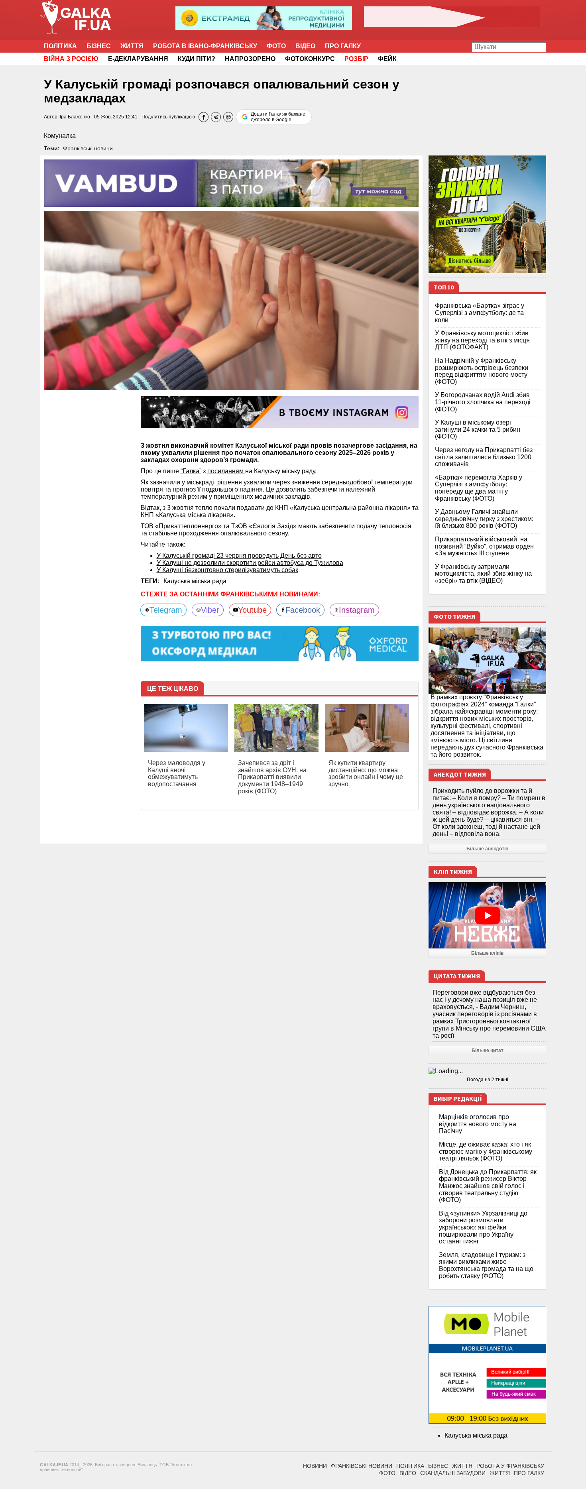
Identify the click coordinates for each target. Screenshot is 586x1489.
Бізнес (99, 46)
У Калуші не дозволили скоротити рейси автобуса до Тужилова (250, 562)
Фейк (387, 58)
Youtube (252, 610)
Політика (60, 46)
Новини (315, 1466)
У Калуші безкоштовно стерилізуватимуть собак (227, 569)
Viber (210, 610)
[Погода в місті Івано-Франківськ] (487, 1071)
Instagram (357, 610)
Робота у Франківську (510, 1466)
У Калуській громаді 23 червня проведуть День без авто (239, 555)
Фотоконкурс (310, 58)
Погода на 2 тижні (487, 1079)
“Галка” (191, 471)
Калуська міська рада (194, 581)
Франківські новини (88, 148)
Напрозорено (250, 58)
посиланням (226, 471)
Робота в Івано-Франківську (205, 46)
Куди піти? (196, 58)
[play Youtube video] (487, 915)
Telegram (165, 610)
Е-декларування (138, 58)
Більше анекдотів (487, 849)
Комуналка (60, 135)
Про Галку (343, 46)
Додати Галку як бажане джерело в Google (278, 116)
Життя (132, 46)
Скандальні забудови (453, 1473)
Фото (276, 46)
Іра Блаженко (75, 117)
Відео (305, 46)
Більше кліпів (487, 953)
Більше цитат (487, 1050)
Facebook (302, 610)
